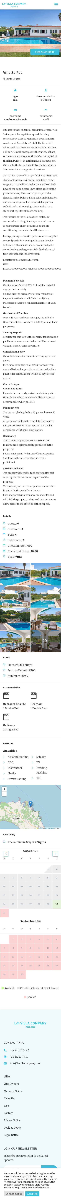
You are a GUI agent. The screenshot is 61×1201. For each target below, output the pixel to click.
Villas (7, 1076)
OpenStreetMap (49, 828)
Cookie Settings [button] (14, 1193)
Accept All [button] (32, 1193)
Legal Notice (11, 1134)
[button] (31, 804)
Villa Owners (11, 1083)
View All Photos (45, 51)
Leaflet (40, 828)
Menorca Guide (13, 1091)
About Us (9, 1098)
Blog (6, 1105)
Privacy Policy (12, 1120)
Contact (8, 1113)
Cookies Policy (12, 1127)
